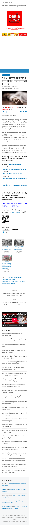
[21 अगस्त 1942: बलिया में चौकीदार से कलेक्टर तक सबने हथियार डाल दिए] (19, 242)
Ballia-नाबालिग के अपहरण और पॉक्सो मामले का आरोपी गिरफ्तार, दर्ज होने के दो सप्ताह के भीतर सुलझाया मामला (6, 265)
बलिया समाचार (6, 284)
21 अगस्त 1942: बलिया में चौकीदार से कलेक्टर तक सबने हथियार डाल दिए (19, 248)
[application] (14, 319)
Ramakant (4, 489)
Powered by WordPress (9, 521)
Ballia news (18, 277)
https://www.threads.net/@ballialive (14, 185)
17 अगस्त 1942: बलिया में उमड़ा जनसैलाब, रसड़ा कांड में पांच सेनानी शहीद (6, 248)
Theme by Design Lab (21, 521)
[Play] (4, 325)
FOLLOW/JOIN (6, 197)
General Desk (6, 86)
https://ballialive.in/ (14, 164)
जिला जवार (4, 75)
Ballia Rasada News (9, 279)
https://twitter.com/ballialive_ (12, 174)
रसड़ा (9, 75)
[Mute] (23, 325)
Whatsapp (12, 195)
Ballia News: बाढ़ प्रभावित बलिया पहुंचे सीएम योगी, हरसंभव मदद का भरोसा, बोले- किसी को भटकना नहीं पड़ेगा (14, 5)
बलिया (17, 281)
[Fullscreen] (25, 325)
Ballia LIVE (10, 277)
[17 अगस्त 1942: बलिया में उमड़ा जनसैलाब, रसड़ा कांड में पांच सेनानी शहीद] (7, 242)
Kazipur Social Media (7, 506)
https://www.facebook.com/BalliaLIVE (14, 169)
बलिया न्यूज (23, 281)
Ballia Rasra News (8, 281)
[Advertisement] (14, 53)
